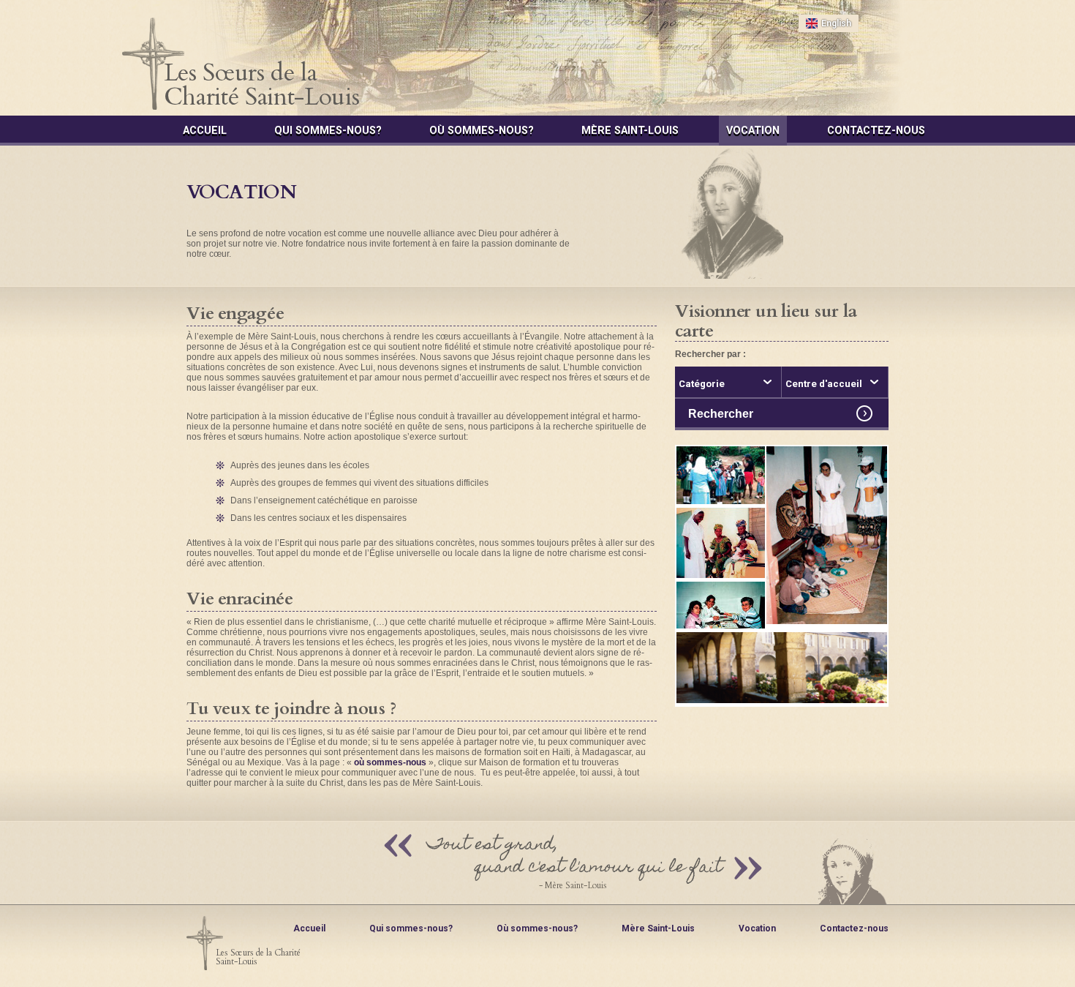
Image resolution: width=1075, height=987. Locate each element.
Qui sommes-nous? (328, 130)
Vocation (753, 130)
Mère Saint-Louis (630, 130)
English (836, 23)
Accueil (205, 130)
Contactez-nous (876, 130)
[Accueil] (538, 64)
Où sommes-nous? (481, 130)
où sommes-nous (390, 762)
